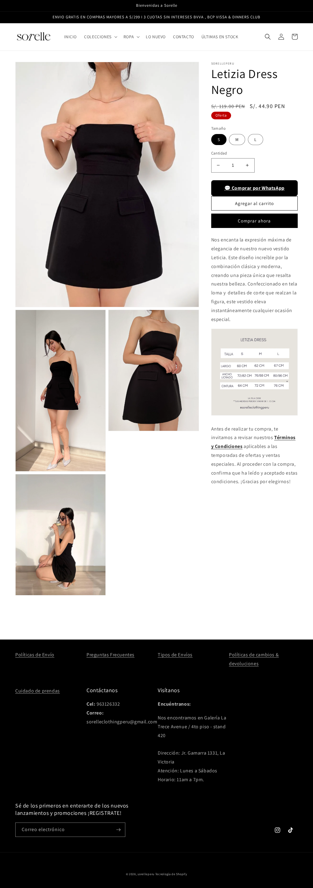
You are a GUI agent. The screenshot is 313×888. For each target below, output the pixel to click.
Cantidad (219, 153)
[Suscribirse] (118, 830)
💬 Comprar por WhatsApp (254, 188)
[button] (100, 36)
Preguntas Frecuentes (110, 654)
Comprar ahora (254, 221)
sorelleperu (146, 874)
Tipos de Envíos (175, 654)
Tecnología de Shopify (171, 874)
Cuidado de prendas (37, 691)
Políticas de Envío (34, 654)
